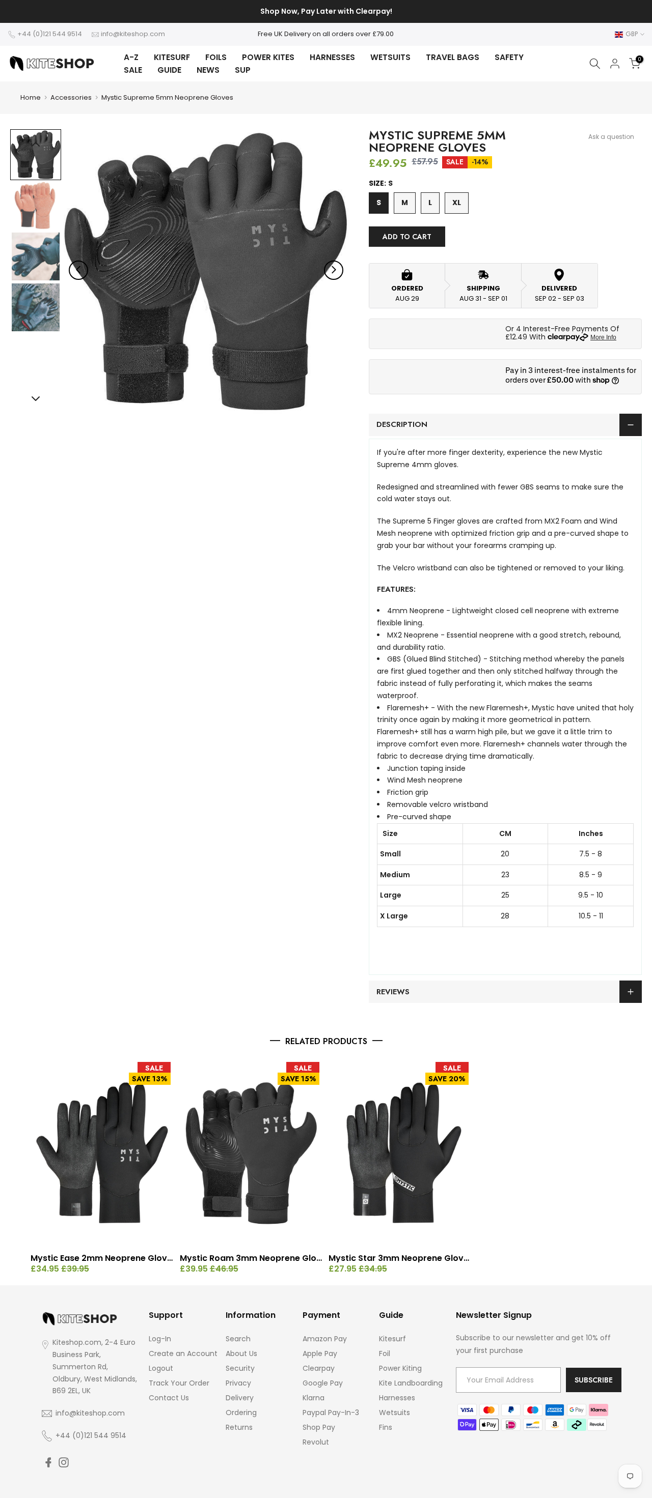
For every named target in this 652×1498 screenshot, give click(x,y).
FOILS (216, 57)
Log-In (160, 1339)
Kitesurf (392, 1339)
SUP (243, 70)
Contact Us (169, 1398)
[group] (35, 154)
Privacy (238, 1383)
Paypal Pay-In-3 (331, 1412)
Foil (384, 1353)
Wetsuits (394, 1412)
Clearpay (319, 1368)
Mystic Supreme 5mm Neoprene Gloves (167, 97)
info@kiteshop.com (133, 34)
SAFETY (509, 57)
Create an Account (183, 1353)
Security (240, 1368)
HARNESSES (332, 57)
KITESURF (172, 57)
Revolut (316, 1442)
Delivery (240, 1398)
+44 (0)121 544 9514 (49, 34)
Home (30, 97)
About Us (241, 1353)
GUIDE (169, 70)
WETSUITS (390, 57)
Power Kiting (400, 1368)
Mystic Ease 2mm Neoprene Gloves (103, 1258)
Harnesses (397, 1398)
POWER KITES (268, 57)
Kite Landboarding (411, 1383)
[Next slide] (333, 269)
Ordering (241, 1412)
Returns (239, 1427)
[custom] (48, 1462)
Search (238, 1339)
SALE (133, 70)
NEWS (208, 70)
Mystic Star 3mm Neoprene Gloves (401, 1258)
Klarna (313, 1398)
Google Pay (323, 1383)
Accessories (71, 97)
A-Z (131, 57)
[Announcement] (326, 12)
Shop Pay (319, 1427)
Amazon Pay (325, 1339)
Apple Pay (320, 1353)
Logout (161, 1368)
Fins (385, 1427)
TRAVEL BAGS (452, 57)
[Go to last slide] (78, 269)
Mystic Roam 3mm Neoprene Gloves (252, 1258)
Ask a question (611, 136)
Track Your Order (179, 1383)
